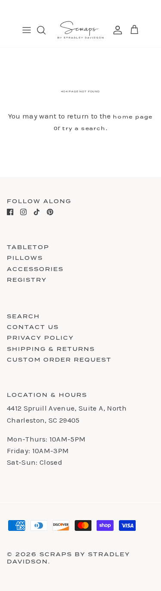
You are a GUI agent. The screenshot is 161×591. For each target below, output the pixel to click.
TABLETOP (28, 247)
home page (133, 116)
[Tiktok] (36, 212)
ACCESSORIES (35, 269)
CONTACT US (33, 327)
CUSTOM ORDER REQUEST (59, 359)
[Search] (45, 30)
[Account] (115, 30)
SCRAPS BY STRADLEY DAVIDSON (68, 558)
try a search (84, 128)
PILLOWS (25, 258)
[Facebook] (10, 212)
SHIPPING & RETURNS (51, 349)
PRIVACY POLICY (40, 337)
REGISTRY (27, 279)
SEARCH (23, 316)
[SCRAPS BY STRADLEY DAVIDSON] (80, 30)
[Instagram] (23, 212)
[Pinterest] (50, 212)
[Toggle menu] (26, 30)
